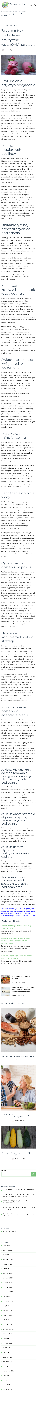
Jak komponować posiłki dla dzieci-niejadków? (18, 1190)
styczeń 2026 (7, 1273)
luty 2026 (6, 1268)
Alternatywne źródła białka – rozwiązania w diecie (18, 1056)
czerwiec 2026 (8, 1250)
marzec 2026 (7, 1264)
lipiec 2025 (6, 1296)
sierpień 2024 (7, 1334)
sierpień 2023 (7, 1380)
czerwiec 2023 (8, 1389)
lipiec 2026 (6, 1245)
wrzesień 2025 (8, 1292)
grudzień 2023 (8, 1361)
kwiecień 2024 (8, 1343)
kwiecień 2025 (8, 1310)
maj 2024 (6, 1338)
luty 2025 (6, 1320)
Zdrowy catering (17, 4)
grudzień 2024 (8, 1324)
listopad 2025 (7, 1282)
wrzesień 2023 (8, 1375)
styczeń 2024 (7, 1357)
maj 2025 (6, 1306)
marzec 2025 (7, 1315)
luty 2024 (6, 1352)
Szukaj (3, 1171)
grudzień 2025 (8, 1278)
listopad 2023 (7, 1366)
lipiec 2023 (6, 1385)
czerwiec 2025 (8, 1301)
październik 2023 (8, 1371)
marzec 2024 (7, 1348)
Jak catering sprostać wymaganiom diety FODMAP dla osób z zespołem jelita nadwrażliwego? (15, 940)
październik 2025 (8, 1287)
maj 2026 (6, 1255)
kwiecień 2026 (8, 1259)
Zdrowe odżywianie (9, 25)
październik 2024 (8, 1329)
